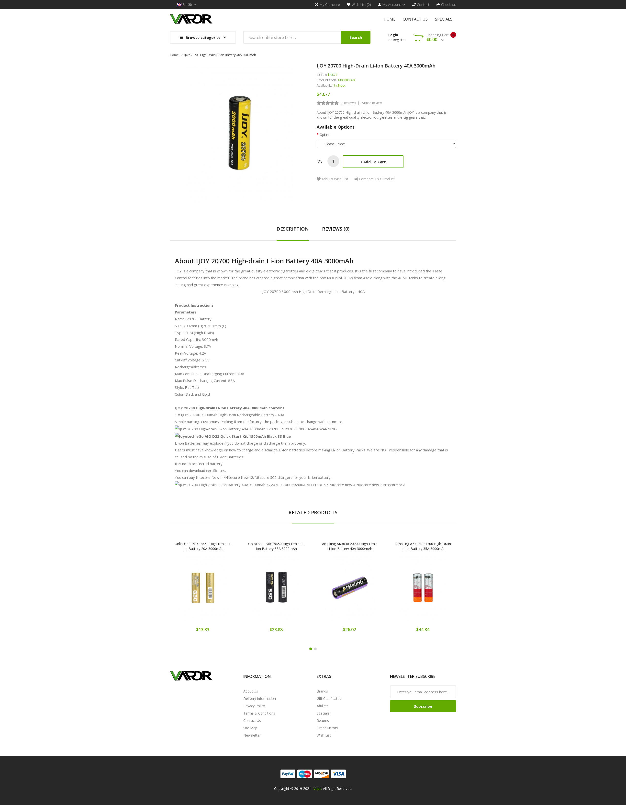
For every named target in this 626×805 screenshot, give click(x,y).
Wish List (324, 735)
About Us (250, 691)
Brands (322, 691)
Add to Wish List (335, 179)
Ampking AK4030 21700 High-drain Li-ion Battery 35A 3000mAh (423, 546)
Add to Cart (374, 161)
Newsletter (252, 735)
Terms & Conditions (259, 713)
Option (325, 134)
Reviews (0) (335, 228)
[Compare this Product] (220, 591)
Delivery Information (259, 698)
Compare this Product (377, 179)
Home (174, 55)
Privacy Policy (254, 706)
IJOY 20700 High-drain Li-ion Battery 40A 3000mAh (220, 55)
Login (393, 35)
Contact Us (252, 720)
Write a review (371, 103)
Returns (323, 720)
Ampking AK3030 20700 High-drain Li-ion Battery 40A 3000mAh (350, 546)
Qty (319, 161)
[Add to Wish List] (203, 591)
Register (399, 39)
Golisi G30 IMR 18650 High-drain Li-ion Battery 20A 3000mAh (203, 546)
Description (293, 228)
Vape (317, 788)
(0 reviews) (348, 103)
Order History (327, 728)
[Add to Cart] (185, 591)
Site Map (250, 728)
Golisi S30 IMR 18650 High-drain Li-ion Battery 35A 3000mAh (276, 546)
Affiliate (323, 706)
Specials (323, 713)
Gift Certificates (329, 698)
